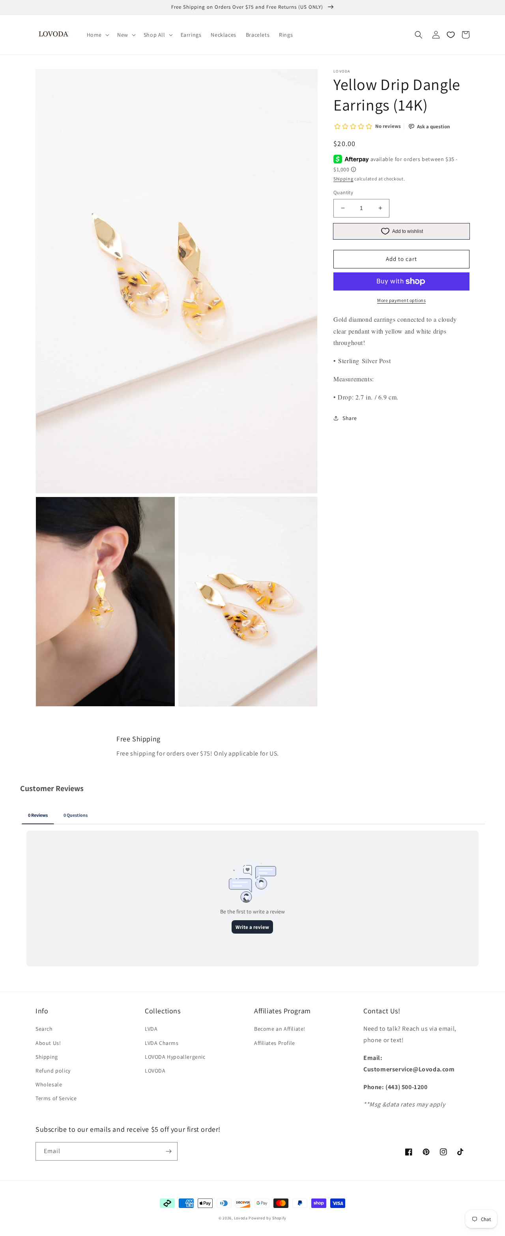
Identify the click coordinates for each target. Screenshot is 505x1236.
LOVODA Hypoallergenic (175, 1056)
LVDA (151, 1028)
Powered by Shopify (267, 1218)
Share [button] (349, 418)
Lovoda (241, 1218)
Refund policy (53, 1070)
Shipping (343, 179)
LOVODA (155, 1070)
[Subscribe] (168, 1151)
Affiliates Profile (274, 1043)
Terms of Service (56, 1098)
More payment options (401, 300)
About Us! (48, 1043)
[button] (97, 34)
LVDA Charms (162, 1043)
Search (44, 1028)
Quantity (343, 192)
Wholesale (49, 1084)
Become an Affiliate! (279, 1028)
